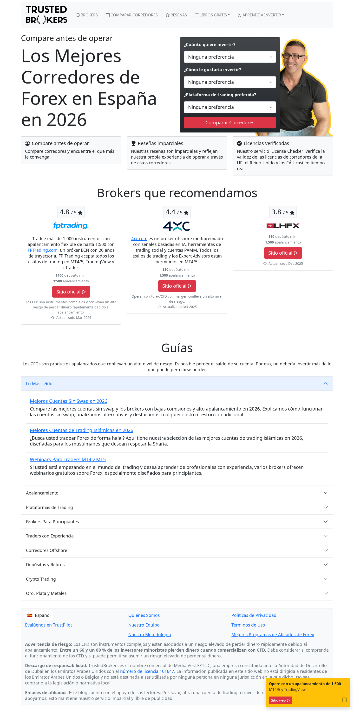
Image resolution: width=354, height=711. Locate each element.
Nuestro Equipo (144, 625)
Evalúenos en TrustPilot (48, 625)
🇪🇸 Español (39, 615)
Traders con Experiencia (50, 536)
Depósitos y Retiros (45, 564)
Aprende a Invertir (261, 15)
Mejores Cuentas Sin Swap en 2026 (68, 401)
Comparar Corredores (134, 15)
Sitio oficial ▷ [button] (71, 291)
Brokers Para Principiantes (52, 521)
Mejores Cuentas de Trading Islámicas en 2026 (81, 430)
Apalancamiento (42, 493)
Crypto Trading (41, 579)
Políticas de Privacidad (253, 615)
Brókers (89, 15)
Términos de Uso (248, 625)
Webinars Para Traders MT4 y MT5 (68, 459)
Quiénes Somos (144, 615)
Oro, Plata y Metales (46, 593)
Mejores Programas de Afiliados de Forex (272, 634)
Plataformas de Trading (49, 507)
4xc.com (139, 238)
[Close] (344, 700)
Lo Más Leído (39, 383)
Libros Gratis (213, 15)
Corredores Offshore (46, 550)
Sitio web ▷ (280, 700)
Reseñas (178, 15)
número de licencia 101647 (147, 671)
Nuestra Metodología (149, 634)
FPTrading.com (43, 250)
